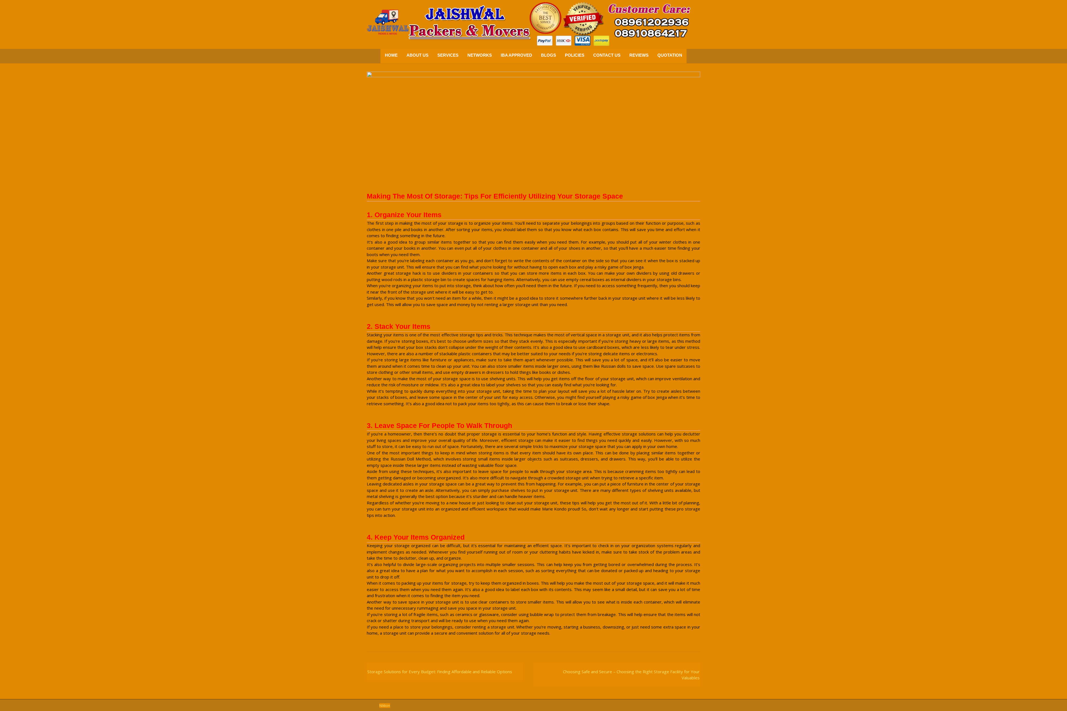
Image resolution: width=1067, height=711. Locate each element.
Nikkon (384, 705)
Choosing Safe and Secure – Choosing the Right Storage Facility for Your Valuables (631, 675)
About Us (417, 55)
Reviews (639, 55)
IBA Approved (516, 55)
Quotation (669, 55)
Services (447, 55)
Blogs (548, 55)
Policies (574, 55)
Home (391, 55)
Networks (479, 55)
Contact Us (606, 55)
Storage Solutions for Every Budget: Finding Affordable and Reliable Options (439, 671)
